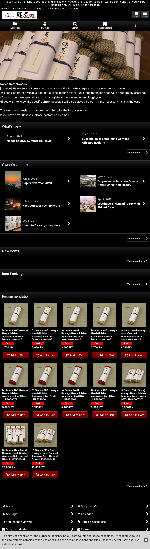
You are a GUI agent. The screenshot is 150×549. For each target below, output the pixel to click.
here (19, 543)
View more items (136, 152)
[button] (145, 14)
